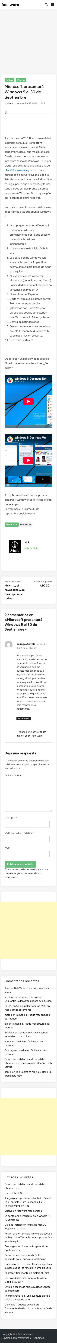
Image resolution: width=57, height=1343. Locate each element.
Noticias (9, 80)
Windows (21, 80)
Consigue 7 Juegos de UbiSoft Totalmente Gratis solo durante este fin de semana (28, 1308)
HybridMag (38, 1337)
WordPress (23, 1337)
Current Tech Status (16, 1193)
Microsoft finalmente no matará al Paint (27, 1272)
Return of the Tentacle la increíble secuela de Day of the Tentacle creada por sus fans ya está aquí (28, 1237)
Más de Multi (31, 548)
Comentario (14, 775)
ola (6, 1023)
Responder (23, 719)
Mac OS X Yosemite (16, 170)
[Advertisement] (28, 39)
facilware (10, 4)
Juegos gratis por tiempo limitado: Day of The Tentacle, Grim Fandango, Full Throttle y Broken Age (28, 1202)
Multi (10, 103)
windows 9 (25, 524)
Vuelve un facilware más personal (23, 1210)
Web (7, 847)
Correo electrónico (20, 833)
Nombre (11, 818)
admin (8, 1041)
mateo (8, 1014)
